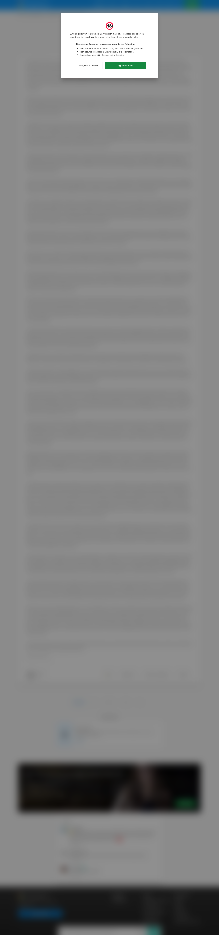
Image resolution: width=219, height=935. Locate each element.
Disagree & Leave (88, 65)
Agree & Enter (126, 65)
